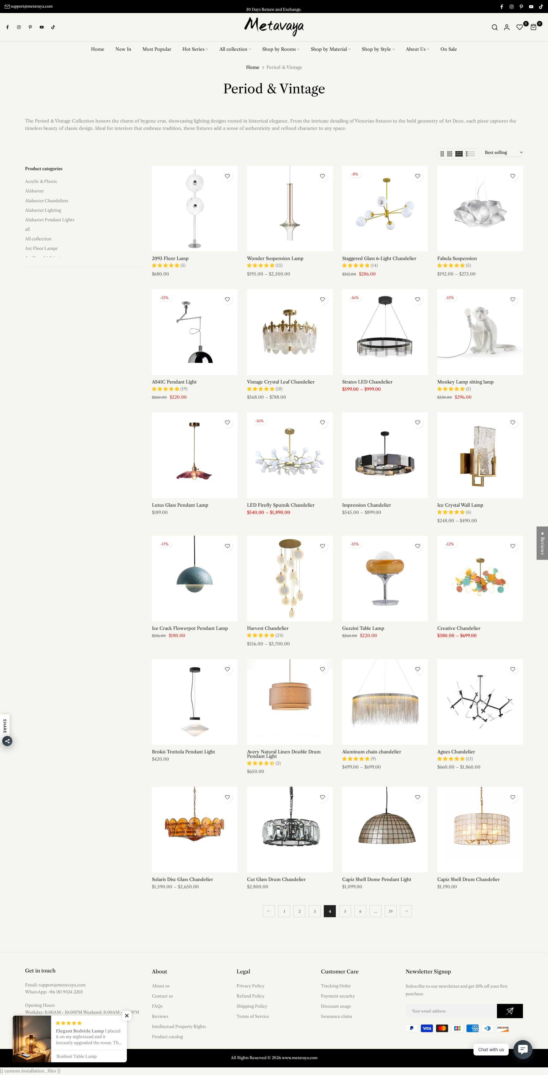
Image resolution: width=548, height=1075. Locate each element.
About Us (416, 49)
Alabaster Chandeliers (46, 200)
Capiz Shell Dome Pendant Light (376, 879)
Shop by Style (376, 49)
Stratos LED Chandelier (367, 381)
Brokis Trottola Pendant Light (183, 751)
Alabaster (34, 190)
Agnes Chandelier (456, 751)
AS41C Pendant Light (174, 381)
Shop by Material (329, 49)
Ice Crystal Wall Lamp (460, 505)
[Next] (406, 911)
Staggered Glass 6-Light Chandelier (379, 258)
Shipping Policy (252, 1005)
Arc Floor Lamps (41, 247)
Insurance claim (336, 1015)
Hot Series (193, 49)
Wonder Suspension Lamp (275, 258)
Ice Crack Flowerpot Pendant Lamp (190, 628)
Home (97, 49)
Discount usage (336, 1005)
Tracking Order (336, 985)
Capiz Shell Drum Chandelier (468, 879)
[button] (127, 1015)
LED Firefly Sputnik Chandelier (281, 505)
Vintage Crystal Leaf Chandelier (281, 381)
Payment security (338, 995)
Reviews (160, 1015)
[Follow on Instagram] (511, 6)
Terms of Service (253, 1015)
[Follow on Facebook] (501, 6)
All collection (233, 49)
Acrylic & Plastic (41, 181)
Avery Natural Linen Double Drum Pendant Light (284, 754)
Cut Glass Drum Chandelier (276, 879)
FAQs (157, 1005)
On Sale (448, 49)
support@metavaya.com (32, 6)
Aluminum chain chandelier (371, 751)
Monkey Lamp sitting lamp (465, 381)
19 (391, 911)
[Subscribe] (510, 1011)
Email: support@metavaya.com (55, 984)
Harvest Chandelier (268, 628)
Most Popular (156, 49)
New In (123, 49)
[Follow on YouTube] (530, 6)
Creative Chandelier (458, 628)
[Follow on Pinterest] (521, 6)
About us (161, 985)
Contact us (162, 995)
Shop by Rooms (279, 49)
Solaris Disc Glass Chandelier (182, 879)
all (27, 228)
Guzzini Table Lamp (363, 628)
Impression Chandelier (366, 505)
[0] (519, 26)
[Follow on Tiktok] (540, 6)
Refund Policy (250, 995)
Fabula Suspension (457, 258)
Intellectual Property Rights (179, 1026)
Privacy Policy (250, 985)
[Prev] (269, 911)
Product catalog (167, 1036)
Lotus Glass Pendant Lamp (180, 505)
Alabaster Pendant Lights (50, 219)
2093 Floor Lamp (170, 258)
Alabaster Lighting (43, 209)
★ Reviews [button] (542, 543)
